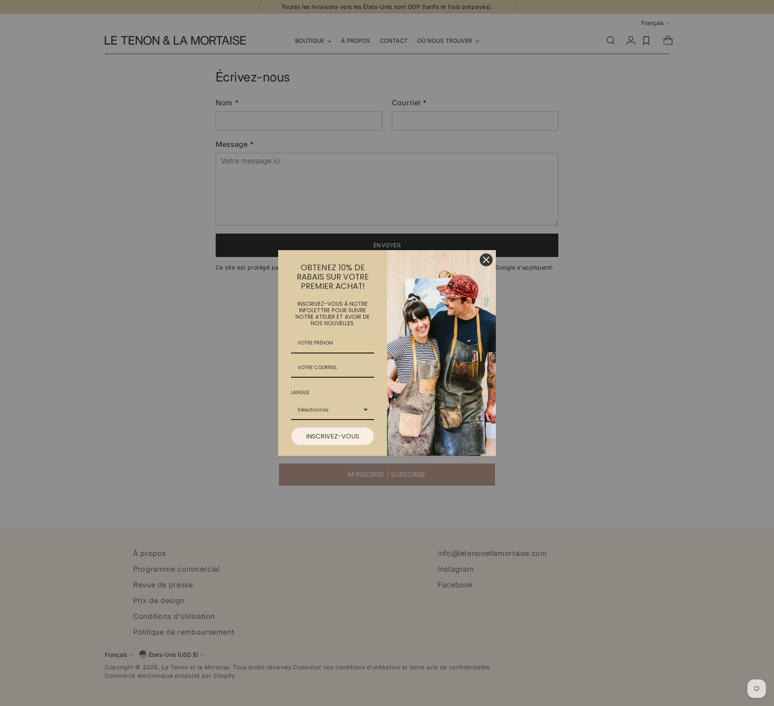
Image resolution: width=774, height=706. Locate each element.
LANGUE (300, 392)
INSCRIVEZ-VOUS (332, 436)
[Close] (486, 259)
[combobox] (332, 410)
